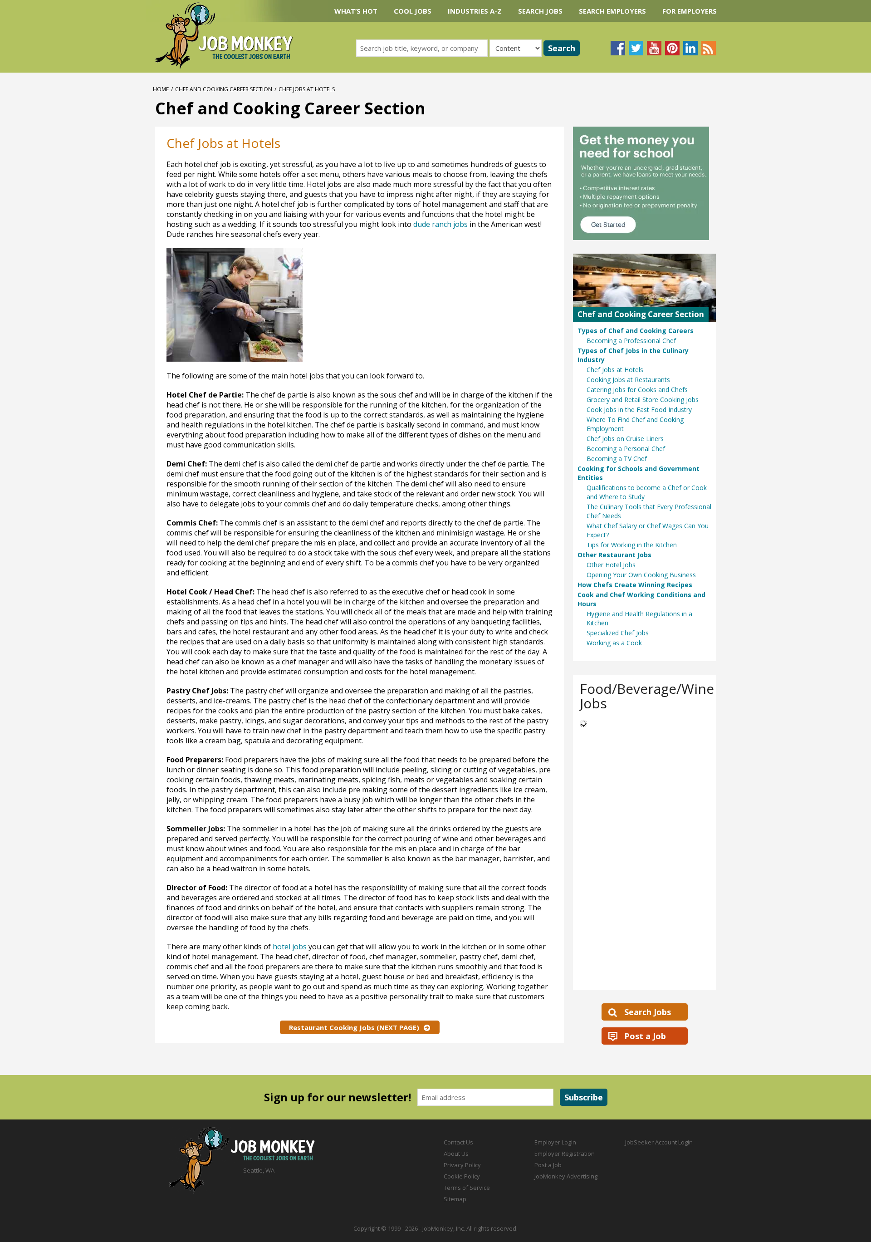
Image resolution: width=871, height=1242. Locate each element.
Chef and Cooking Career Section (223, 89)
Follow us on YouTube (654, 48)
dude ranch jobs (440, 224)
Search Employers (612, 10)
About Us (456, 1153)
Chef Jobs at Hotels (615, 369)
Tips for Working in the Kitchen (632, 544)
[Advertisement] (462, 307)
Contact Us (458, 1142)
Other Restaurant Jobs (614, 554)
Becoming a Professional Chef (631, 340)
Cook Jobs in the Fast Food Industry (639, 409)
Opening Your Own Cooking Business (641, 574)
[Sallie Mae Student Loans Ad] (644, 183)
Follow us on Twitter (636, 48)
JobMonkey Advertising (565, 1176)
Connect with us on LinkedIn (690, 48)
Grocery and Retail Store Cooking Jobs (643, 399)
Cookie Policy (462, 1176)
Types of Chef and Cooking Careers (635, 330)
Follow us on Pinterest (672, 48)
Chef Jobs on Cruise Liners (625, 438)
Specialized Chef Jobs (618, 632)
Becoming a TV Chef (617, 458)
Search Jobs (540, 10)
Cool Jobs (412, 10)
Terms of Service (467, 1187)
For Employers (689, 10)
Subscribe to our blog (708, 48)
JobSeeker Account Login (659, 1142)
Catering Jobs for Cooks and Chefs (637, 389)
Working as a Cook (614, 642)
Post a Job (645, 1036)
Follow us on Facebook (618, 48)
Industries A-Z (475, 10)
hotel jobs (290, 947)
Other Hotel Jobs (611, 564)
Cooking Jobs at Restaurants (628, 379)
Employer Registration (564, 1153)
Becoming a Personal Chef (626, 448)
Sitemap (455, 1199)
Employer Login (555, 1142)
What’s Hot (355, 10)
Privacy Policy (462, 1165)
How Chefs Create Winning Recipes (634, 584)
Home (161, 89)
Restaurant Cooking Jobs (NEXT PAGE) (354, 1027)
